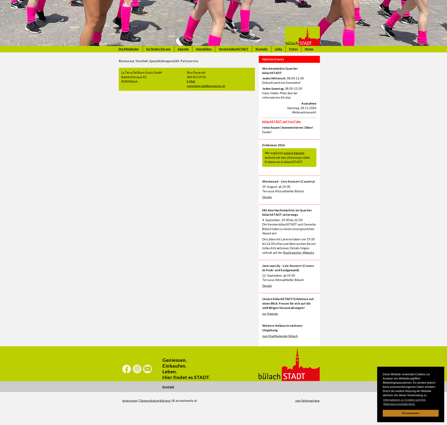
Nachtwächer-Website (298, 252)
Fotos (293, 49)
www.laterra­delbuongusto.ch (206, 86)
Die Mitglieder (129, 49)
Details (267, 197)
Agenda (183, 49)
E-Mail (191, 81)
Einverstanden (410, 413)
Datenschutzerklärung (155, 400)
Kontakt (262, 49)
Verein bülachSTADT (233, 49)
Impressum (129, 400)
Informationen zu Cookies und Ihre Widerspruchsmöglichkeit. (404, 402)
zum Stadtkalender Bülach (280, 336)
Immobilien (204, 49)
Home (309, 49)
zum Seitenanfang (307, 400)
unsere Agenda (294, 153)
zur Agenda (270, 314)
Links (278, 49)
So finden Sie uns (158, 49)
